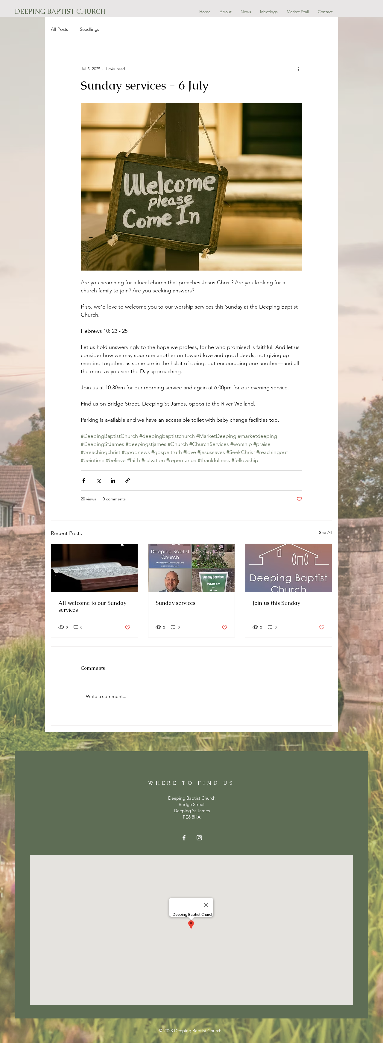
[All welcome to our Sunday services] (94, 568)
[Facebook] (184, 837)
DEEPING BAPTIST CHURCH (60, 11)
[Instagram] (199, 837)
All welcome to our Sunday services (92, 606)
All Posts (59, 29)
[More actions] (298, 68)
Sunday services (175, 602)
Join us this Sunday (276, 602)
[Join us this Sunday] (288, 568)
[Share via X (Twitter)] (98, 480)
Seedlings (89, 29)
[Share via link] (127, 480)
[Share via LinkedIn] (113, 480)
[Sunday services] (191, 568)
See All (325, 532)
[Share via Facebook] (83, 480)
